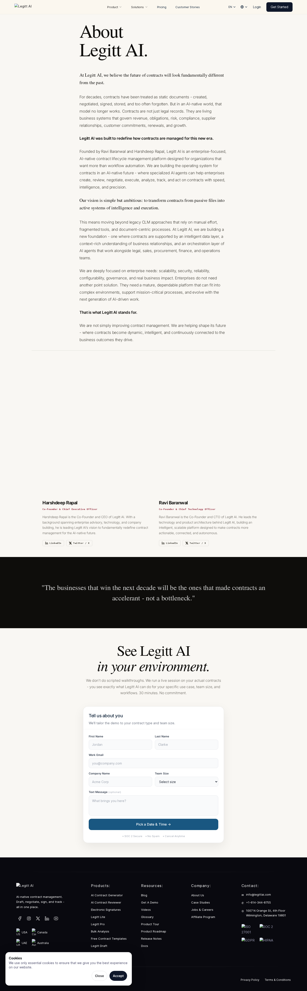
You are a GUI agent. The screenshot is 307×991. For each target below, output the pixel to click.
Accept (118, 976)
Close (99, 976)
